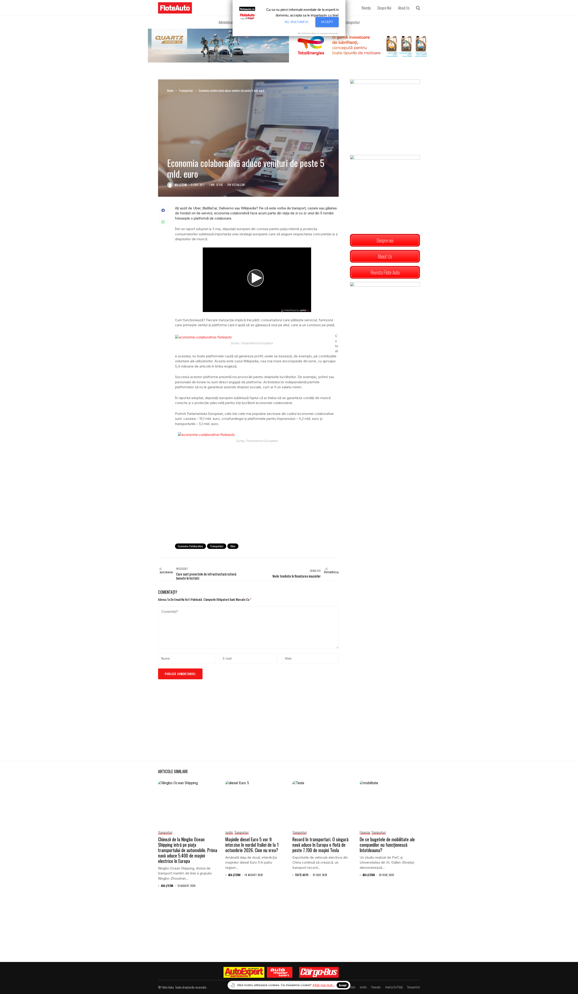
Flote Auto (301, 875)
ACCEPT (327, 22)
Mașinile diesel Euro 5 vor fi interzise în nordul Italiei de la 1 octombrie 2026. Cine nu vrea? (252, 844)
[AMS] (279, 972)
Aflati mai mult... (323, 985)
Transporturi (186, 90)
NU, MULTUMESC (297, 22)
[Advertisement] (257, 502)
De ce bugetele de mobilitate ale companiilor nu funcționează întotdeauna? (387, 844)
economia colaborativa (190, 546)
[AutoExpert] (244, 972)
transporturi (216, 546)
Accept (342, 985)
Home (170, 90)
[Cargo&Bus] (319, 972)
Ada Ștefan (181, 184)
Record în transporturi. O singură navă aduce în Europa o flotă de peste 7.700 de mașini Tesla (320, 844)
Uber (232, 546)
